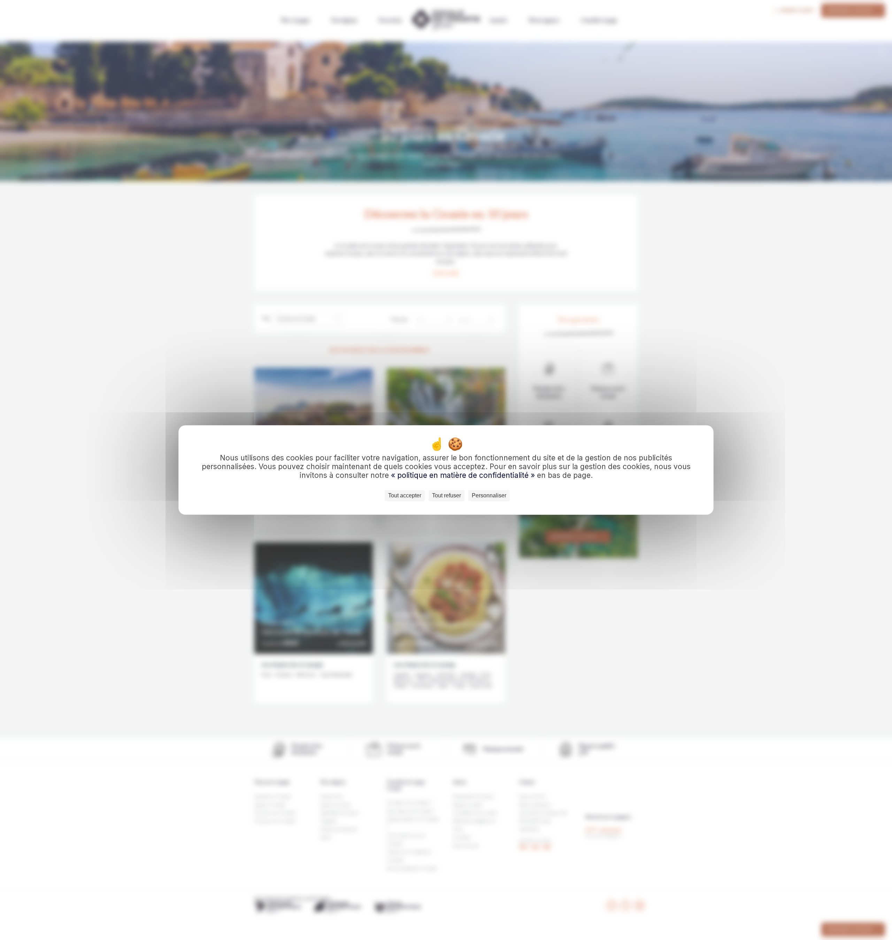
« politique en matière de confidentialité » (464, 475)
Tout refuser (446, 495)
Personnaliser (489, 495)
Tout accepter (404, 495)
